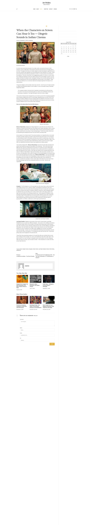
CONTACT (51, 9)
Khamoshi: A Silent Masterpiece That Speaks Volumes (34, 285)
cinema (20, 248)
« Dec (68, 56)
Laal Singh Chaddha (42, 248)
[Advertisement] (46, 18)
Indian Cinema (35, 248)
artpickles (31, 40)
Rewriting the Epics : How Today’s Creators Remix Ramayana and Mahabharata (35, 306)
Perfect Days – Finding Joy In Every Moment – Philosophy (48, 285)
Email (21, 332)
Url (20, 338)
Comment (21, 319)
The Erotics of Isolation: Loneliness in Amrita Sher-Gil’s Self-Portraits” (21, 306)
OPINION (55, 9)
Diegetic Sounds (26, 248)
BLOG (41, 9)
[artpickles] (21, 266)
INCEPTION (46, 9)
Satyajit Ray (18, 250)
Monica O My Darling (50, 248)
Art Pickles (47, 3)
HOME (34, 9)
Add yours (35, 315)
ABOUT (37, 9)
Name (21, 327)
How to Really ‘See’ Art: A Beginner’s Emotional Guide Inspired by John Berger (48, 306)
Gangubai (31, 248)
